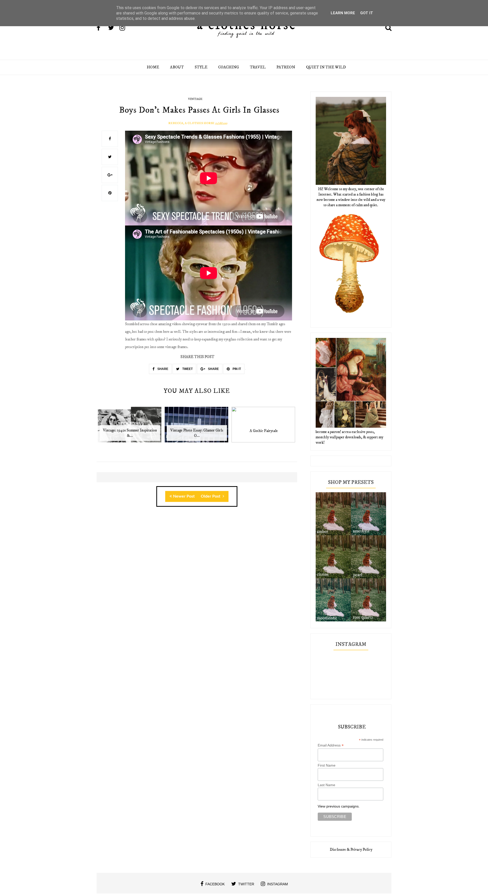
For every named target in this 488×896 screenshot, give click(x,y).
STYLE (201, 67)
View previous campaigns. (339, 806)
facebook (215, 884)
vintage (195, 99)
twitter (246, 884)
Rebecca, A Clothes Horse (191, 123)
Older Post (211, 496)
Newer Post (184, 496)
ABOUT (177, 67)
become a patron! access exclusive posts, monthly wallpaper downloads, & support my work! (349, 437)
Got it (366, 13)
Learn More (343, 13)
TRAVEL (258, 67)
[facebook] (102, 28)
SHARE (162, 369)
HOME (153, 67)
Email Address (331, 745)
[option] (130, 427)
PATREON (286, 67)
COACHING (228, 67)
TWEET (187, 369)
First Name (327, 765)
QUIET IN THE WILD (326, 67)
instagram (277, 884)
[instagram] (124, 28)
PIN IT (236, 369)
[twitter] (113, 28)
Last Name (326, 785)
